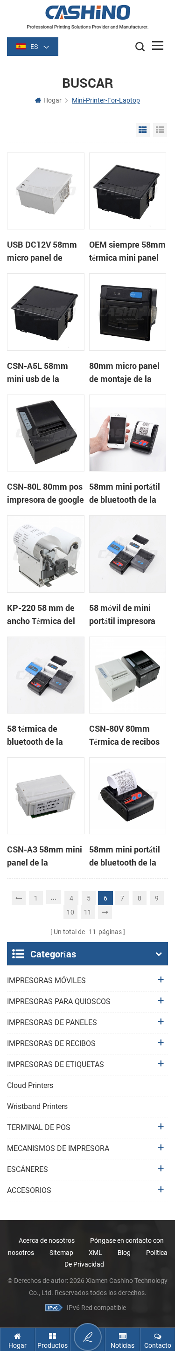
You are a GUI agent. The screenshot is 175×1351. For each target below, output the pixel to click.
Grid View (143, 130)
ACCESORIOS (29, 1190)
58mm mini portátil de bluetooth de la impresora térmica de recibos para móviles (124, 856)
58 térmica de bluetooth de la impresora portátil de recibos (40, 735)
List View (160, 130)
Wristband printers (37, 1106)
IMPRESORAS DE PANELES (52, 1022)
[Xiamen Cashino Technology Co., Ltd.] (87, 17)
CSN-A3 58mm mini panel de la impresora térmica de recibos (44, 856)
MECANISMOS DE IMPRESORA (58, 1148)
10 (70, 912)
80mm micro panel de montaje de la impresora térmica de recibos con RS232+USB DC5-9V (127, 372)
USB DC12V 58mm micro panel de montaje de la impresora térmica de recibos (42, 251)
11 (87, 912)
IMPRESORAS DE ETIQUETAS (55, 1064)
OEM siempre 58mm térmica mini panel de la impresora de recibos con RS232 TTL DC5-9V (127, 251)
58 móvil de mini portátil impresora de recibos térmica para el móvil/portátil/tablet (126, 614)
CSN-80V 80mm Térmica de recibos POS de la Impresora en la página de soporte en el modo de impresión (127, 735)
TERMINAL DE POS (38, 1127)
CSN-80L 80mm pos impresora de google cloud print (45, 493)
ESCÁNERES (27, 1169)
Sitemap (61, 1252)
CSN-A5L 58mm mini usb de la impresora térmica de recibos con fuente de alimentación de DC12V (41, 372)
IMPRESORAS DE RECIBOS (51, 1043)
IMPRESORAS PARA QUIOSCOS (59, 1001)
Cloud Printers (30, 1085)
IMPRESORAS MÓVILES (46, 980)
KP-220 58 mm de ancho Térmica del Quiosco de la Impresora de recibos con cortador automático (45, 614)
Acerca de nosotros (47, 1240)
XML (95, 1252)
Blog (124, 1252)
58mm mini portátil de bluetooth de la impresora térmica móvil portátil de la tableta (124, 493)
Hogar (52, 100)
